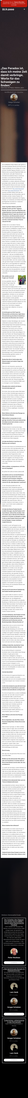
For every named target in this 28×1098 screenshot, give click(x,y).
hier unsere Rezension (18, 188)
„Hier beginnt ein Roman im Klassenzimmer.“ (14, 969)
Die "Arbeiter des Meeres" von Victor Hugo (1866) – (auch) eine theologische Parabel (14, 922)
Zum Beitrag (14, 962)
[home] (8, 9)
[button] (24, 9)
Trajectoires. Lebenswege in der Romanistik (14, 1021)
